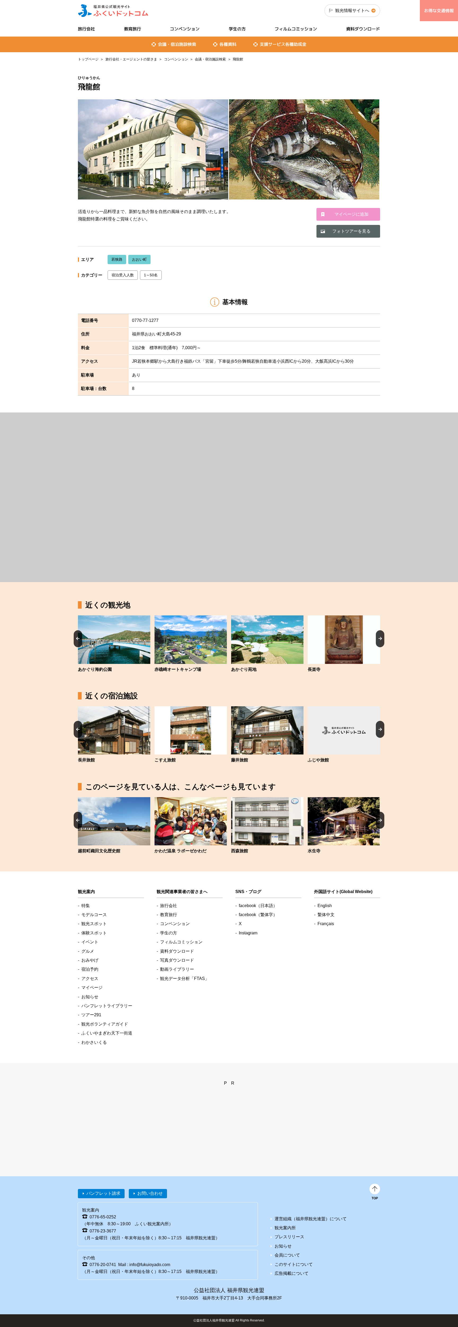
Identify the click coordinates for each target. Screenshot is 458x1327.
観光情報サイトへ (352, 10)
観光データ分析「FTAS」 (184, 978)
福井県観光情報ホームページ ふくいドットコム (113, 10)
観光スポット (94, 923)
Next (380, 638)
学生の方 (237, 29)
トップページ (88, 59)
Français (326, 923)
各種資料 (227, 44)
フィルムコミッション (296, 29)
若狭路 (116, 259)
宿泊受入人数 (123, 275)
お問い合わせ (150, 1193)
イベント (89, 942)
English (325, 905)
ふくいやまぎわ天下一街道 (106, 1033)
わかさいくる (94, 1042)
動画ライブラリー (177, 969)
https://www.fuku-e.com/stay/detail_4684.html (344, 735)
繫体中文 (326, 914)
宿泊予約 (89, 969)
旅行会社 (86, 29)
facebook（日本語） (258, 905)
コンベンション (176, 59)
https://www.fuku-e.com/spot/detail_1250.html (191, 644)
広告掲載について (292, 1273)
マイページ (92, 987)
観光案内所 (285, 1228)
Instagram (248, 933)
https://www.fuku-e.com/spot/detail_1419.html (267, 644)
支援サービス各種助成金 (283, 44)
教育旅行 (132, 29)
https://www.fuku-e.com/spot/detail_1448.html (114, 644)
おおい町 (139, 259)
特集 (85, 905)
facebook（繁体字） (258, 914)
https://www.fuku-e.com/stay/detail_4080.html (114, 735)
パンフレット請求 (103, 1193)
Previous (78, 638)
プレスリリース (289, 1237)
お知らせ (89, 997)
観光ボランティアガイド (104, 1024)
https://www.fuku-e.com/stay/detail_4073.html (267, 825)
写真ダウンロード (177, 960)
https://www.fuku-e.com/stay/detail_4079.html (267, 735)
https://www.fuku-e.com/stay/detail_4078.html (191, 735)
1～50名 (151, 275)
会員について (287, 1255)
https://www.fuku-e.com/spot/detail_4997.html (344, 825)
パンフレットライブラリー (106, 1006)
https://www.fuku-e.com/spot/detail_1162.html (114, 825)
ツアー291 (91, 1015)
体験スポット (94, 933)
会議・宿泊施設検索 (210, 59)
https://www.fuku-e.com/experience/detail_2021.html (191, 825)
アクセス (89, 978)
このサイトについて (294, 1264)
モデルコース (94, 914)
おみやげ (89, 960)
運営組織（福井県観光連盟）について (311, 1219)
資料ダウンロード (363, 29)
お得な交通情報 (439, 11)
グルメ (87, 951)
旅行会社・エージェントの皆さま (131, 59)
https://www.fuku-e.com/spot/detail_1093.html (344, 644)
